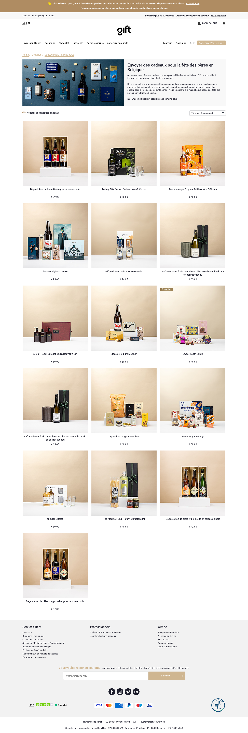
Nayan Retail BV (98, 728)
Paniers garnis (95, 43)
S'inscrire (165, 675)
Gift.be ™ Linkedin (136, 691)
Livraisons (27, 632)
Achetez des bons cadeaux (103, 636)
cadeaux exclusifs (117, 43)
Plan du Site (163, 639)
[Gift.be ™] (124, 27)
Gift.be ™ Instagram (120, 691)
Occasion (181, 43)
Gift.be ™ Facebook (111, 691)
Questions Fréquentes (33, 636)
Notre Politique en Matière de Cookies (40, 653)
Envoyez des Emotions (168, 632)
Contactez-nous (165, 643)
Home (25, 54)
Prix (192, 43)
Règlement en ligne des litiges (36, 646)
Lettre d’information (167, 646)
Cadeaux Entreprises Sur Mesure (105, 632)
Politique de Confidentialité (35, 650)
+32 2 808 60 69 (218, 15)
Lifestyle (78, 43)
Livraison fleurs (32, 43)
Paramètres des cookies (34, 657)
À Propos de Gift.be (167, 636)
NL (23, 23)
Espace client (209, 23)
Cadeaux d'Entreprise (211, 43)
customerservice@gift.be (153, 722)
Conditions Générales (32, 639)
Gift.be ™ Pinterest (128, 691)
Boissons (50, 43)
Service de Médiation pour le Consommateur (43, 643)
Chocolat (64, 43)
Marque (167, 43)
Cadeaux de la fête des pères (59, 54)
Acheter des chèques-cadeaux (43, 112)
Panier (224, 23)
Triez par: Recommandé (202, 113)
